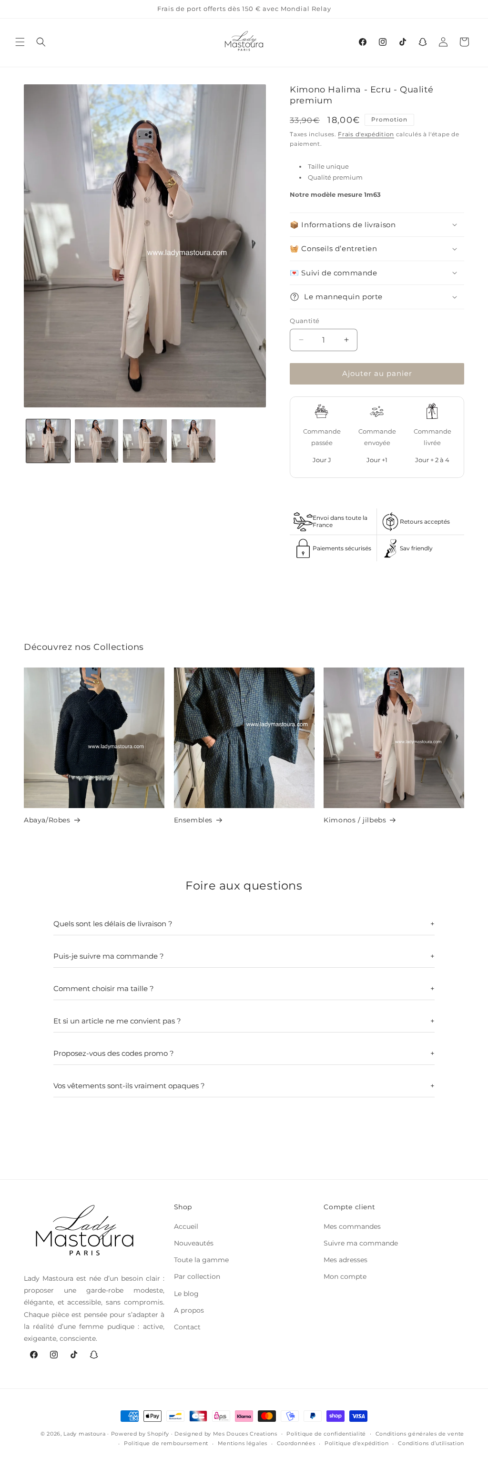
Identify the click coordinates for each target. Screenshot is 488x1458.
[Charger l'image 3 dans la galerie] (145, 441)
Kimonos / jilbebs (355, 820)
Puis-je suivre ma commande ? (108, 956)
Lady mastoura (84, 1433)
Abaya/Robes (47, 820)
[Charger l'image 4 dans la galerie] (193, 441)
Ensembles (193, 820)
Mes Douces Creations (245, 1433)
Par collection (197, 1276)
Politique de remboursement (166, 1443)
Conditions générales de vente (420, 1433)
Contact (187, 1327)
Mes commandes (352, 1226)
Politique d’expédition (356, 1443)
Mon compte (345, 1276)
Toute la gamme (201, 1260)
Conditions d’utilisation (431, 1443)
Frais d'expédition (366, 134)
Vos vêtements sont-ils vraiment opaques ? (129, 1085)
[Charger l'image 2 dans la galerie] (97, 441)
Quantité (304, 320)
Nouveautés (194, 1243)
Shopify (158, 1433)
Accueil (186, 1226)
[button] (20, 41)
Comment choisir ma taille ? (103, 988)
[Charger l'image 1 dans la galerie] (48, 441)
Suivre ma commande (361, 1243)
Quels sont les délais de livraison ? (113, 923)
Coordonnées (296, 1443)
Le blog (186, 1293)
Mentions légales (242, 1443)
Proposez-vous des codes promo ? (113, 1053)
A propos (189, 1310)
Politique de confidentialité (326, 1433)
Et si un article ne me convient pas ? (117, 1020)
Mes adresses (345, 1260)
